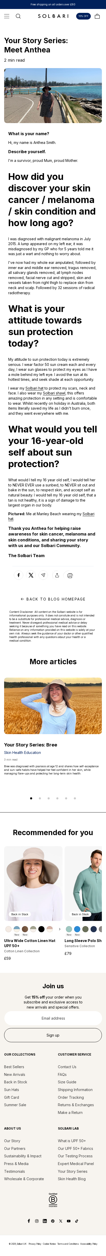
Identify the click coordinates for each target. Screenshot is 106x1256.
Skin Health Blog (72, 1179)
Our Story (12, 1141)
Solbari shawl (54, 393)
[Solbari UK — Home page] (53, 16)
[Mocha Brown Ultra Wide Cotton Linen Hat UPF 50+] (25, 929)
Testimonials (14, 1171)
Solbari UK (21, 1244)
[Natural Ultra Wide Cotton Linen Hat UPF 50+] (8, 929)
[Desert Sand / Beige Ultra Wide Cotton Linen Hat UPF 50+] (50, 929)
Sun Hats (11, 1089)
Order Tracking (71, 1097)
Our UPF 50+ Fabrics (75, 1148)
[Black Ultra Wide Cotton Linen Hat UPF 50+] (41, 929)
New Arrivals (14, 1074)
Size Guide (67, 1082)
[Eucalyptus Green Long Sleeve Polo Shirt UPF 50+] (85, 929)
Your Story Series (72, 1171)
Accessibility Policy (89, 1244)
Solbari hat (34, 388)
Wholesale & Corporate (24, 1179)
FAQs (62, 1074)
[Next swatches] (57, 929)
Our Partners (14, 1148)
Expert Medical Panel (76, 1163)
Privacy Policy (35, 1244)
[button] (6, 16)
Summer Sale (15, 1105)
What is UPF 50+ (72, 1141)
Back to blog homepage (56, 599)
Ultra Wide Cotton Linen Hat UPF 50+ (29, 943)
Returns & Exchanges (76, 1105)
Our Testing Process (75, 1156)
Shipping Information (75, 1089)
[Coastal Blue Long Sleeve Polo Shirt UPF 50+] (77, 929)
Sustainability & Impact (22, 1156)
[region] (33, 929)
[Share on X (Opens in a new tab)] (31, 575)
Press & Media (16, 1163)
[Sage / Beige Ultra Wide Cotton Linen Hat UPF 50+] (33, 929)
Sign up (53, 1035)
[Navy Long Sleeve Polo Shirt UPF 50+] (94, 929)
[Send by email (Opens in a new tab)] (43, 579)
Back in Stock (15, 1082)
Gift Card (11, 1097)
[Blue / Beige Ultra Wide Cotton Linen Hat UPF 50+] (17, 929)
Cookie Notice (49, 1244)
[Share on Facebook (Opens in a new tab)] (18, 579)
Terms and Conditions (68, 1244)
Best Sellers (14, 1067)
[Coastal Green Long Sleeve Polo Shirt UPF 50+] (69, 929)
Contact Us (67, 1067)
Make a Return (70, 1112)
